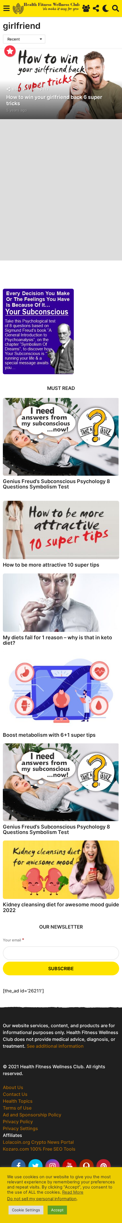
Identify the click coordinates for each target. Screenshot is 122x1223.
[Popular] (10, 51)
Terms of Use (17, 1108)
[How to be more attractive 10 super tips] (61, 530)
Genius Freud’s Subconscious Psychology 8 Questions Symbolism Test (56, 484)
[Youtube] (69, 1166)
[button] (6, 8)
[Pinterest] (103, 1166)
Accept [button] (57, 1210)
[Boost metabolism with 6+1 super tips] (61, 690)
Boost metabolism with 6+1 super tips (49, 735)
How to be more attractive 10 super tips (51, 565)
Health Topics (18, 1101)
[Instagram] (52, 1166)
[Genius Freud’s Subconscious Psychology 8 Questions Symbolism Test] (61, 436)
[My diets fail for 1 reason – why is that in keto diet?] (61, 602)
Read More (72, 1192)
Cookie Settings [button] (26, 1210)
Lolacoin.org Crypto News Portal (38, 1142)
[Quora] (86, 1166)
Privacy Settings (20, 1128)
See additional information (55, 1046)
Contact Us (15, 1094)
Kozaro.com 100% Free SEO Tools (39, 1149)
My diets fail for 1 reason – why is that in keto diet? (57, 640)
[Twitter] (35, 1166)
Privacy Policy (18, 1121)
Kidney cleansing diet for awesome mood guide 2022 (61, 907)
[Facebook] (18, 1166)
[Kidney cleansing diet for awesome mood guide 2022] (61, 870)
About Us (13, 1087)
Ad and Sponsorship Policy (32, 1115)
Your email (13, 940)
